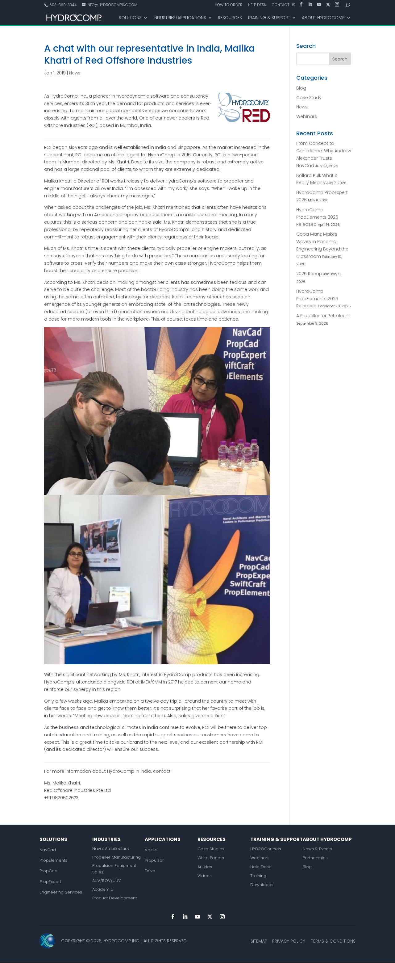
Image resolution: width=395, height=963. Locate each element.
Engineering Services (61, 892)
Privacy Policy (288, 941)
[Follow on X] (210, 917)
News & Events (317, 849)
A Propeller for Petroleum (323, 316)
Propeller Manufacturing (116, 857)
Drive (150, 871)
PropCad (48, 871)
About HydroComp (323, 18)
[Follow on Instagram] (222, 917)
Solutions (130, 18)
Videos (205, 876)
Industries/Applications (179, 18)
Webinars (306, 116)
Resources (230, 18)
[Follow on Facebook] (173, 917)
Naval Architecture (110, 849)
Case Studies (211, 849)
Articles (205, 867)
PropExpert (50, 882)
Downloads (261, 885)
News (75, 73)
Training (258, 876)
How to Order (229, 5)
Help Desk (257, 5)
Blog (301, 88)
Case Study (309, 98)
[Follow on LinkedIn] (185, 917)
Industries (106, 839)
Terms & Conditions (333, 941)
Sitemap (259, 941)
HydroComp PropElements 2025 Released (317, 298)
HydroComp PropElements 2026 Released (317, 217)
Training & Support (268, 18)
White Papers (211, 858)
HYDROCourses (265, 849)
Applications (163, 839)
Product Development (114, 898)
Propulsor (154, 860)
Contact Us (283, 5)
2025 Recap (309, 274)
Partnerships (315, 858)
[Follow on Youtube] (197, 917)
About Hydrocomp (327, 839)
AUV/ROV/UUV (106, 881)
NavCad (48, 850)
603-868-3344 (62, 4)
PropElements (53, 860)
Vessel (151, 850)
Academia (102, 889)
